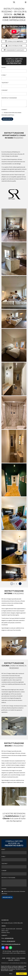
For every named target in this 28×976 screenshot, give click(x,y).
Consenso (3, 888)
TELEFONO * (5, 82)
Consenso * (4, 109)
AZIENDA (8, 958)
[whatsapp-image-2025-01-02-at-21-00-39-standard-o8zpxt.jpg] (14, 258)
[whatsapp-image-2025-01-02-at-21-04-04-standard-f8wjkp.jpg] (14, 412)
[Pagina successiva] (20, 583)
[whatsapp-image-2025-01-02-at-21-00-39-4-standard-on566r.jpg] (14, 319)
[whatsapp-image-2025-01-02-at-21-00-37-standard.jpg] (14, 446)
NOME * (3, 67)
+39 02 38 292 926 (9, 938)
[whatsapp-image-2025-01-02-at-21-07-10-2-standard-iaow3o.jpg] (14, 573)
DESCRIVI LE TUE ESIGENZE (9, 98)
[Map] (14, 910)
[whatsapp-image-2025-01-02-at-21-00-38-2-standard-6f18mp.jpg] (14, 345)
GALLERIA (10, 960)
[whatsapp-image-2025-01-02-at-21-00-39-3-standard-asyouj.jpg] (14, 292)
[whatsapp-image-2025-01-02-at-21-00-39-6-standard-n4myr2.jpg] (14, 378)
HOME (3, 958)
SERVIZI (13, 958)
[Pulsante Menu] (25, 2)
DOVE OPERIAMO (20, 958)
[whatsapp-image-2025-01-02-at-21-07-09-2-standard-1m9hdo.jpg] (14, 479)
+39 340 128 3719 (10, 941)
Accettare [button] (21, 973)
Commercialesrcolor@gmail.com (12, 944)
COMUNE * (4, 90)
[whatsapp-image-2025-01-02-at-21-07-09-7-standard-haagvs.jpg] (14, 547)
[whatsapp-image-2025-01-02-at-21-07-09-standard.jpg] (14, 513)
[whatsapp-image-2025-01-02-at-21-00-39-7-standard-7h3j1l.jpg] (14, 225)
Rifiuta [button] (10, 973)
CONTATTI (17, 960)
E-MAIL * (3, 75)
